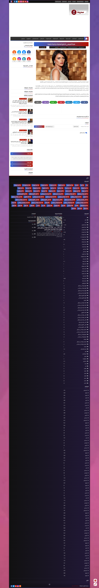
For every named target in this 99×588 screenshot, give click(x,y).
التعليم (85, 197)
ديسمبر (75, 410)
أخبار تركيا (28, 188)
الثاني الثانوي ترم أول (45, 200)
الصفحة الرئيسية (63, 47)
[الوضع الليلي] (95, 580)
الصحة (13, 203)
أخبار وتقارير (20, 191)
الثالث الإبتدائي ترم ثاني (63, 197)
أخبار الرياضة (55, 39)
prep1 (25, 205)
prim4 (85, 208)
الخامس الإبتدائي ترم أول (21, 200)
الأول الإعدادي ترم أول (57, 194)
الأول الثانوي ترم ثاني (22, 194)
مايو (75, 398)
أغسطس (75, 390)
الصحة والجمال (35, 39)
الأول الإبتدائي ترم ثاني (70, 194)
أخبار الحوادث (48, 39)
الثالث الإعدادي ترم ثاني (37, 197)
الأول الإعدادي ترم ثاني (45, 194)
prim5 (79, 208)
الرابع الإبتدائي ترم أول (68, 203)
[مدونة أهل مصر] (79, 9)
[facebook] (14, 2)
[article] (48, 110)
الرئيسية (86, 1)
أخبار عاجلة (68, 191)
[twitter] (17, 2)
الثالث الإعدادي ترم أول (50, 197)
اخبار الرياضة (84, 188)
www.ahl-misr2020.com (57, 231)
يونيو (75, 395)
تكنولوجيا (28, 39)
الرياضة (46, 203)
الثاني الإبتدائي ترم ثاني (81, 200)
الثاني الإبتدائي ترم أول (16, 197)
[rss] (19, 2)
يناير (75, 408)
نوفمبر (75, 413)
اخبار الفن (53, 188)
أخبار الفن (42, 39)
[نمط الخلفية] (95, 584)
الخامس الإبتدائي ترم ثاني (81, 203)
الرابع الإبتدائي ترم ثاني (56, 203)
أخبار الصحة (76, 188)
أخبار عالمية (60, 191)
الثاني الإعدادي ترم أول (69, 200)
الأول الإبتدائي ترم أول (82, 194)
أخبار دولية (62, 39)
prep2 (19, 205)
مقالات (31, 205)
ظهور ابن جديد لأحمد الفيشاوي (20, 132)
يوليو (75, 393)
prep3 (14, 205)
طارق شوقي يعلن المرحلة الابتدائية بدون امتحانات (19, 142)
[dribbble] (21, 2)
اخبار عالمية (51, 191)
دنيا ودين (23, 39)
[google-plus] (23, 2)
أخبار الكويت (45, 188)
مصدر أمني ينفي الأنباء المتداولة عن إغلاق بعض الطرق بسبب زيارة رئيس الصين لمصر (50, 229)
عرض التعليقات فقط (49, 126)
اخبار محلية (28, 191)
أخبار (81, 185)
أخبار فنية (44, 191)
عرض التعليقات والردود (39, 126)
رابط (33, 224)
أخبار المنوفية (36, 188)
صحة (43, 205)
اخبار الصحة (67, 188)
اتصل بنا (74, 1)
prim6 (73, 208)
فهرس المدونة (58, 1)
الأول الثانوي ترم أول (33, 194)
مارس (75, 403)
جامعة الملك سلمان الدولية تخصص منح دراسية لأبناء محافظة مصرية (19, 122)
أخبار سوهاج (76, 191)
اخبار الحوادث (35, 185)
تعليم (63, 205)
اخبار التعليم (61, 185)
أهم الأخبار (74, 39)
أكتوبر (75, 415)
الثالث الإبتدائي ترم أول (75, 197)
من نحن (69, 1)
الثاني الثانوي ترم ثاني (33, 200)
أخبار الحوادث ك (26, 185)
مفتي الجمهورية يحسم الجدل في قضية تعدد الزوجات (19, 112)
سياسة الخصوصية (80, 1)
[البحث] (11, 2)
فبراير (75, 405)
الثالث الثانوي (27, 197)
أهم (76, 205)
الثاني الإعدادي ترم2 (57, 200)
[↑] (49, 584)
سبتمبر (75, 418)
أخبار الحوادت (52, 185)
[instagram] (27, 2)
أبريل (75, 400)
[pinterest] (25, 2)
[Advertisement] (49, 26)
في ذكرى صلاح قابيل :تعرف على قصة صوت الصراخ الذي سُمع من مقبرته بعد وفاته (19, 102)
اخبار (76, 185)
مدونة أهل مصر (75, 586)
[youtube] (16, 586)
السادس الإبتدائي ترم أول (37, 203)
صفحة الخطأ (64, 1)
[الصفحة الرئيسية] (86, 39)
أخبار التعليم (80, 39)
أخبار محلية (68, 39)
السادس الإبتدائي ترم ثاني (23, 203)
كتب (37, 205)
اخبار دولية (84, 191)
